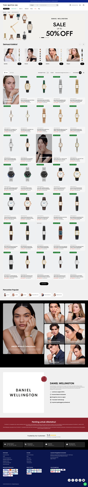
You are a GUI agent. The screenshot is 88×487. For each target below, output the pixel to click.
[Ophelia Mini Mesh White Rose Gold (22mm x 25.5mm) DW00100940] (61, 116)
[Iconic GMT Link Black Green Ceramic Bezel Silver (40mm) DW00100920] (28, 174)
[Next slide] (48, 37)
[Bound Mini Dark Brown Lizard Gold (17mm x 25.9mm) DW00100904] (11, 233)
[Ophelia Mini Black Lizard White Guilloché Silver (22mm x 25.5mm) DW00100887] (77, 262)
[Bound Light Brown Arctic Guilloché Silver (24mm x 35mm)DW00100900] (61, 233)
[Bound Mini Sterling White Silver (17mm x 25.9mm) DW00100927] (61, 86)
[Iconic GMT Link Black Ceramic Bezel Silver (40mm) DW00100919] (44, 174)
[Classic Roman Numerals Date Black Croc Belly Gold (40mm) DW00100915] (77, 174)
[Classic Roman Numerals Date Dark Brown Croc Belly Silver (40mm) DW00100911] (44, 204)
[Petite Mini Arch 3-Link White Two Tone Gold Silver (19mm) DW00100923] (28, 116)
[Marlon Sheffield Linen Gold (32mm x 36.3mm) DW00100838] (28, 86)
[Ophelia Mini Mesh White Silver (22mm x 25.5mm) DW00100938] (11, 145)
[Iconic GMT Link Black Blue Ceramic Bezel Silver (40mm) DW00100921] (11, 174)
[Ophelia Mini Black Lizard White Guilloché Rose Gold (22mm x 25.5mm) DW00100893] (28, 145)
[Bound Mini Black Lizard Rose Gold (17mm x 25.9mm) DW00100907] (77, 204)
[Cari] (57, 5)
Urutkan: (52, 72)
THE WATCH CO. (8, 484)
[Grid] (80, 72)
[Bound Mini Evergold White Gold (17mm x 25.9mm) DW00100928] (77, 86)
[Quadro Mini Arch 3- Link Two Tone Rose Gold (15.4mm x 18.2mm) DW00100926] (61, 145)
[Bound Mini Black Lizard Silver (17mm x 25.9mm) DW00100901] (44, 233)
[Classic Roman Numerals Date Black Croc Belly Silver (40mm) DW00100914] (11, 204)
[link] (19, 50)
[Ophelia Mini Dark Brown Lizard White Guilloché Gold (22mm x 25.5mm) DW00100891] (28, 262)
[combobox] (44, 5)
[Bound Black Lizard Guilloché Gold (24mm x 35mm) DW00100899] (77, 233)
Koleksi (9, 12)
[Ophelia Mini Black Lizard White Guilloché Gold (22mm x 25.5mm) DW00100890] (44, 262)
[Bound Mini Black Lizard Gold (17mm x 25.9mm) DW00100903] (28, 233)
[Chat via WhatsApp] (85, 484)
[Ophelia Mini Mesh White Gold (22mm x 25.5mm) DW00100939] (77, 116)
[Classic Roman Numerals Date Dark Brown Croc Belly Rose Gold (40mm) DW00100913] (28, 204)
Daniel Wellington (24, 98)
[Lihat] (33, 78)
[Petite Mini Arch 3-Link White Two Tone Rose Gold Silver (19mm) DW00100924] (11, 116)
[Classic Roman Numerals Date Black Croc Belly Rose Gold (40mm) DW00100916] (61, 174)
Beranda (4, 12)
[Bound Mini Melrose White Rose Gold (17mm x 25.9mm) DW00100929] (44, 116)
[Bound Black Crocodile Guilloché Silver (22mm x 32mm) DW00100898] (11, 262)
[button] (42, 37)
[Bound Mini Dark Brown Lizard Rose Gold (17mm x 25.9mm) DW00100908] (61, 204)
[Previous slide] (40, 37)
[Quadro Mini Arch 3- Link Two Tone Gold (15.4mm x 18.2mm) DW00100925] (77, 145)
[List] (83, 72)
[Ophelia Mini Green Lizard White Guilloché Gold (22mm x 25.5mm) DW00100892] (44, 86)
